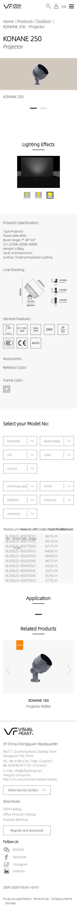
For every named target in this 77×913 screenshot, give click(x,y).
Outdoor (43, 21)
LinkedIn (19, 871)
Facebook (19, 857)
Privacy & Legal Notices (17, 899)
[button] (33, 108)
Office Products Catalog (19, 814)
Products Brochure (15, 819)
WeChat (18, 849)
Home (8, 21)
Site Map (10, 903)
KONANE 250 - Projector (24, 26)
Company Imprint (61, 899)
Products (25, 21)
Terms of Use (41, 899)
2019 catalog (12, 809)
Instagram (20, 864)
